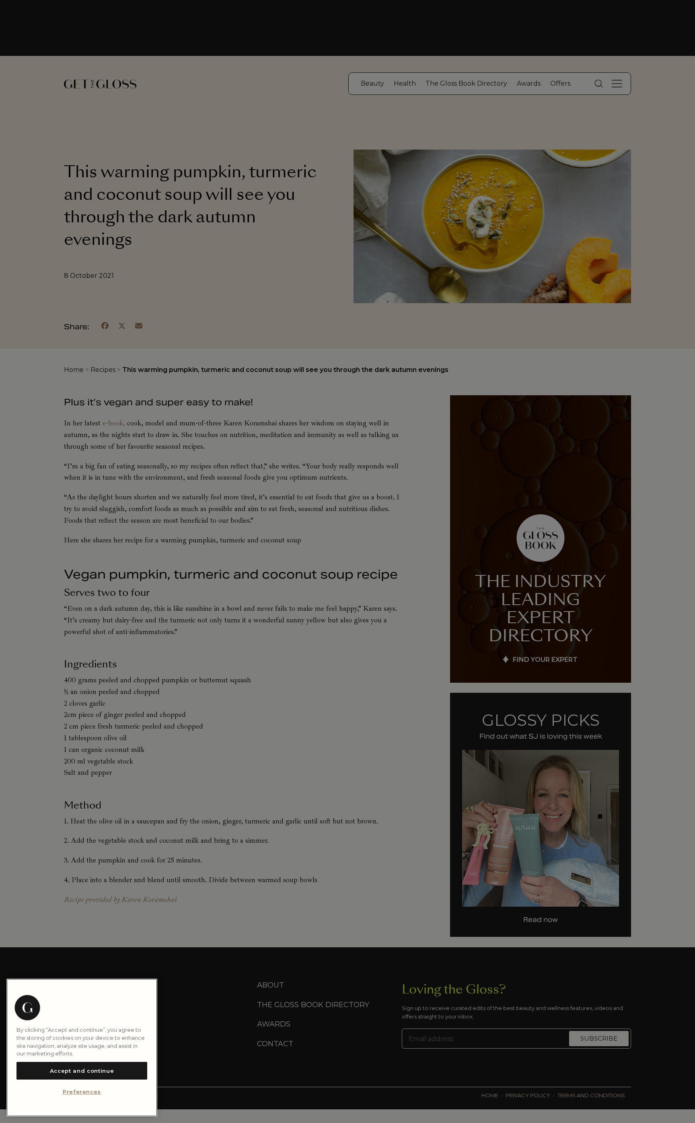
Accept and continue (82, 1071)
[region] (81, 1048)
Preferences (82, 1092)
